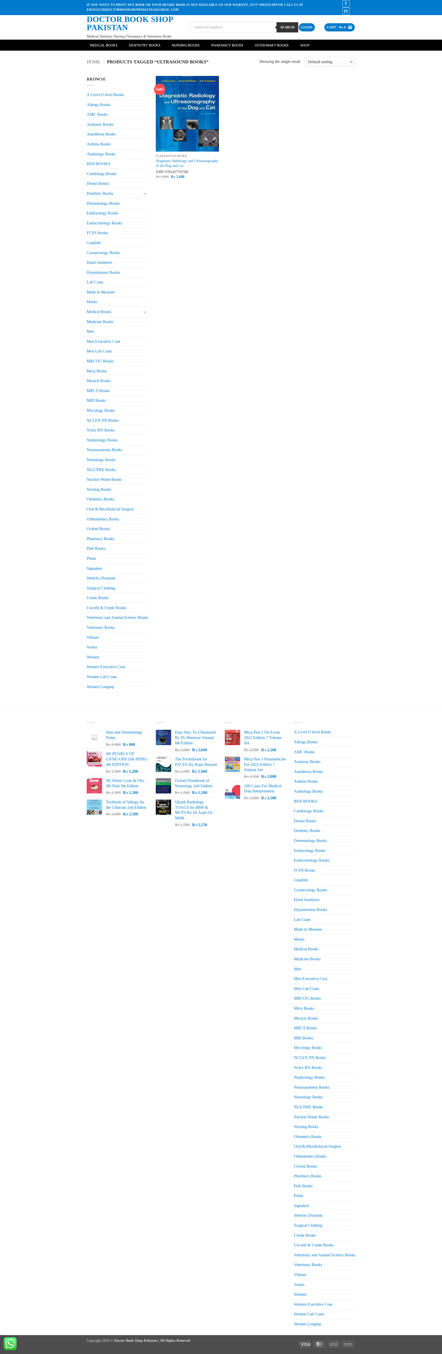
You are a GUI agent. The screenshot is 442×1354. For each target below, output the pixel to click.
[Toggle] (145, 193)
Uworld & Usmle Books (106, 608)
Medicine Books (100, 322)
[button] (307, 27)
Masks (92, 302)
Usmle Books (98, 598)
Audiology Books (101, 154)
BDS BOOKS (98, 164)
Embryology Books (102, 213)
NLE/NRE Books (101, 470)
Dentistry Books (144, 45)
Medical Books (103, 45)
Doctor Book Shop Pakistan (130, 23)
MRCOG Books (100, 361)
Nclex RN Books (101, 430)
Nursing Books (186, 45)
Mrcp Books (97, 371)
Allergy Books (98, 105)
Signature (94, 568)
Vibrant (93, 637)
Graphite (94, 243)
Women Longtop (100, 687)
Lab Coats (95, 282)
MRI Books (96, 400)
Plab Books (96, 548)
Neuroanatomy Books (104, 450)
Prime (91, 558)
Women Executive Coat (106, 667)
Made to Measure (101, 292)
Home (93, 61)
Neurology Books (101, 460)
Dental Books (98, 183)
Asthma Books (99, 144)
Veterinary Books (272, 45)
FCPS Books (97, 233)
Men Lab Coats (99, 351)
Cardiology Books (101, 174)
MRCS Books (98, 391)
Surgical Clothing (101, 588)
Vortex (92, 647)
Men (90, 331)
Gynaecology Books (103, 253)
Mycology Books (101, 410)
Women (93, 657)
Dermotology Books (103, 203)
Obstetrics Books (100, 499)
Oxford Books (98, 529)
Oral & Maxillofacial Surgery (110, 509)
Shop (305, 45)
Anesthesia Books (101, 134)
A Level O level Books (105, 95)
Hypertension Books (103, 272)
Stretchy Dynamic (101, 578)
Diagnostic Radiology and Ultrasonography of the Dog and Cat (187, 163)
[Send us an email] (346, 11)
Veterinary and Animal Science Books (117, 617)
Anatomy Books (100, 124)
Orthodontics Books (103, 519)
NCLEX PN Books (103, 420)
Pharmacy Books (227, 45)
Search (287, 27)
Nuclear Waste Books (104, 479)
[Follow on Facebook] (346, 3)
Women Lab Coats (102, 677)
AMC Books (97, 114)
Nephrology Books (102, 440)
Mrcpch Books (99, 381)
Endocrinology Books (104, 223)
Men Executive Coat (103, 341)
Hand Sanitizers (99, 262)
